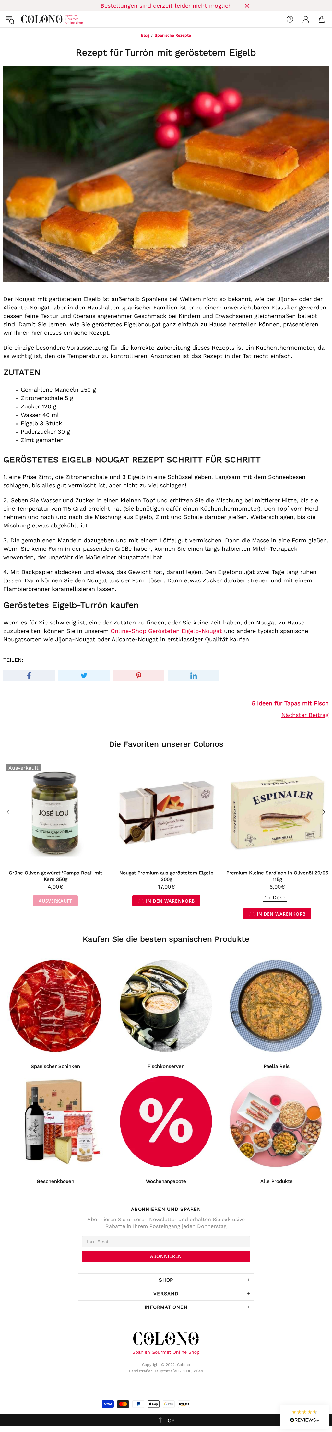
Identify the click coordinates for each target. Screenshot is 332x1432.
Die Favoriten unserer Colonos (166, 744)
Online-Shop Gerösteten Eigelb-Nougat (166, 630)
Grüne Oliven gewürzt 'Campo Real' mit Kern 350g (55, 876)
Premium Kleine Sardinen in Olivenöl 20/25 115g (277, 876)
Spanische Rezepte (173, 35)
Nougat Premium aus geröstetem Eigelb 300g (166, 876)
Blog (145, 35)
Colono (26, 19)
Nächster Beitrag (305, 714)
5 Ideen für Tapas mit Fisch (290, 703)
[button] (304, 1417)
